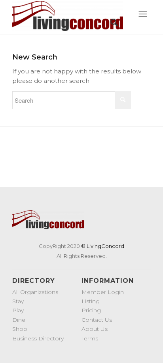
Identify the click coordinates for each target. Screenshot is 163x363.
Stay (18, 301)
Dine (18, 319)
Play (18, 310)
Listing (91, 301)
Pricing (91, 310)
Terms (90, 338)
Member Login (103, 292)
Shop (19, 328)
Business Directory (38, 338)
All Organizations (35, 292)
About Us (95, 328)
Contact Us (97, 319)
